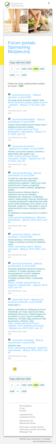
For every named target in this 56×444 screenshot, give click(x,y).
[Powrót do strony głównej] (15, 369)
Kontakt (22, 411)
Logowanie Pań (26, 414)
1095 (41, 69)
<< (18, 69)
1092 (23, 69)
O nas (22, 408)
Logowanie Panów (27, 417)
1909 (23, 75)
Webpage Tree (25, 432)
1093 (29, 69)
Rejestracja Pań (26, 421)
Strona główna (25, 406)
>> (18, 75)
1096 (12, 75)
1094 (35, 69)
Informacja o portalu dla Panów (32, 429)
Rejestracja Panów (27, 423)
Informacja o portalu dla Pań (31, 427)
